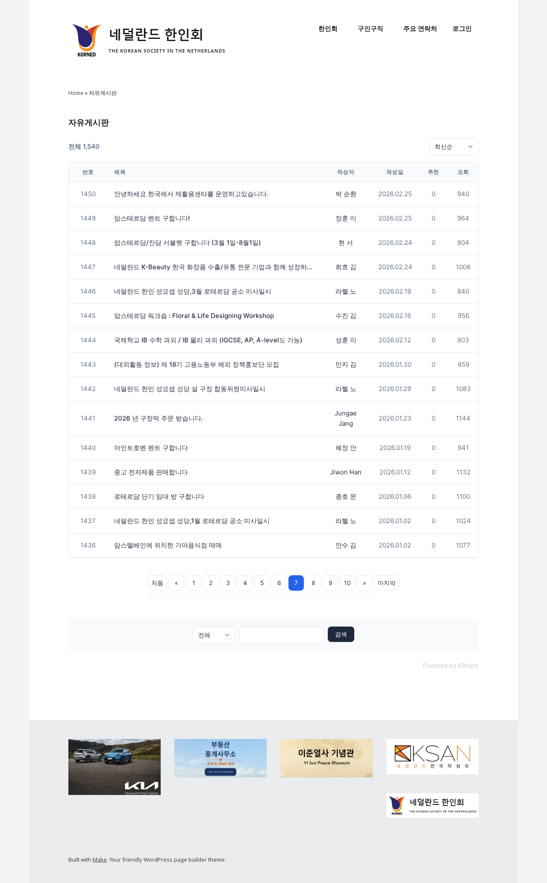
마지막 (387, 582)
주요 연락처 (420, 28)
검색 (341, 634)
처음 (157, 582)
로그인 (462, 28)
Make (100, 859)
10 (347, 582)
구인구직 (370, 28)
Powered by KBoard (451, 665)
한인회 (328, 28)
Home (76, 93)
